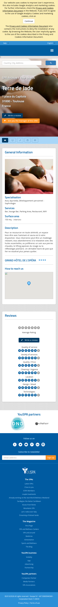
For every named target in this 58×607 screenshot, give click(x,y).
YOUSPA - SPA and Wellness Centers (9, 49)
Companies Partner (29, 578)
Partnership (29, 568)
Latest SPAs (29, 484)
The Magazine (29, 521)
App (29, 560)
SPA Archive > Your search (18, 77)
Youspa (29, 470)
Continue (29, 21)
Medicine (29, 536)
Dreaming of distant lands (29, 515)
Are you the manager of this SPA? (22, 120)
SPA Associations (29, 585)
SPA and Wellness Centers (29, 529)
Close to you (29, 487)
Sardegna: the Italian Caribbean (29, 501)
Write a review (13, 115)
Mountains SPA (29, 508)
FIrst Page (29, 526)
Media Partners (29, 581)
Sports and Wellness (29, 543)
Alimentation (29, 540)
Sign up (50, 457)
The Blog (29, 547)
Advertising (29, 564)
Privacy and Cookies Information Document (28, 26)
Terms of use (35, 603)
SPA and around (29, 533)
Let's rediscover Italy (29, 512)
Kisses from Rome (29, 505)
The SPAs (29, 479)
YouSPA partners (29, 573)
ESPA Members (29, 491)
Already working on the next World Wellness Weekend (29, 498)
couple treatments (29, 494)
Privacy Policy (23, 603)
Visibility (29, 557)
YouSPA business (29, 553)
